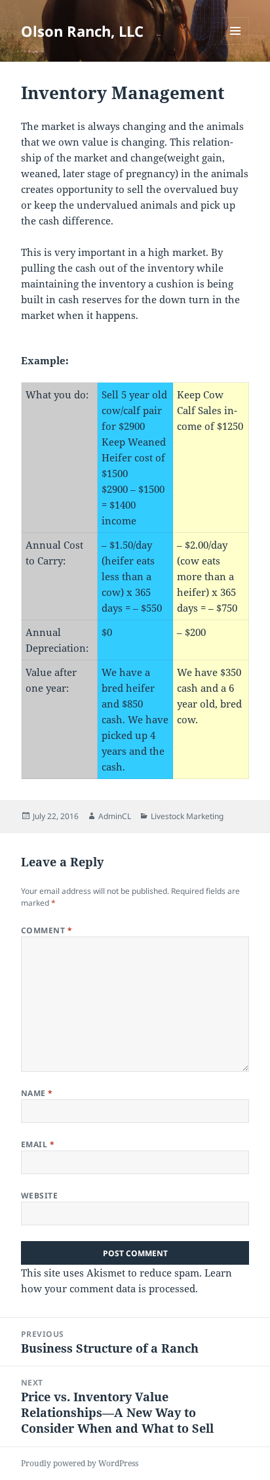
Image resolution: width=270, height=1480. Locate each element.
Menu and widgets (235, 44)
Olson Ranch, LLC (82, 31)
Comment (46, 930)
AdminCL (114, 816)
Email (37, 1144)
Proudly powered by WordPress (79, 1463)
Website (39, 1195)
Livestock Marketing (187, 816)
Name (37, 1093)
